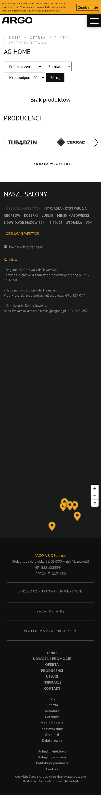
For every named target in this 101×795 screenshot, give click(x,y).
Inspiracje (52, 682)
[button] (96, 143)
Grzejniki (52, 735)
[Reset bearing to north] (95, 503)
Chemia (52, 705)
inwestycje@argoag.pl (26, 247)
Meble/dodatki (52, 723)
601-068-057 (78, 311)
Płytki (52, 699)
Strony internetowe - (58, 781)
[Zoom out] (95, 495)
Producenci (52, 671)
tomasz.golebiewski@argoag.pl (58, 275)
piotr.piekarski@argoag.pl (45, 295)
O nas (52, 653)
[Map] (50, 510)
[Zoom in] (95, 488)
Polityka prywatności (52, 763)
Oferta (52, 664)
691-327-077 (75, 295)
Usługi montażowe (52, 757)
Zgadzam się (88, 7)
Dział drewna (52, 740)
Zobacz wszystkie (53, 164)
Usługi (52, 676)
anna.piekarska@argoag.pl (46, 311)
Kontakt (52, 688)
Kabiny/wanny (52, 729)
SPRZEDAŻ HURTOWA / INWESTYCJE (50, 591)
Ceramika (52, 717)
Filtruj (55, 77)
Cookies (52, 769)
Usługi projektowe (52, 751)
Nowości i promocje (52, 659)
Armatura (52, 711)
